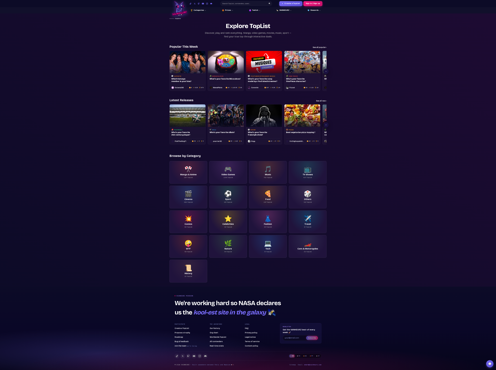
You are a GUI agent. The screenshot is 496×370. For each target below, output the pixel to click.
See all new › (321, 101)
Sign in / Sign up (313, 3)
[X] (182, 356)
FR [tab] (299, 356)
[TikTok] (190, 4)
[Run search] (269, 3)
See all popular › (320, 47)
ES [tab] (306, 356)
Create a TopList (291, 3)
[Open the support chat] (489, 363)
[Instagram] (207, 4)
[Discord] (211, 4)
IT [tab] (319, 356)
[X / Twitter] (195, 4)
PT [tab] (312, 356)
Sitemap (292, 365)
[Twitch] (199, 4)
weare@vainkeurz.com (312, 365)
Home (171, 18)
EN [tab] (293, 356)
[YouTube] (203, 4)
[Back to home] (179, 8)
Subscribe (312, 338)
